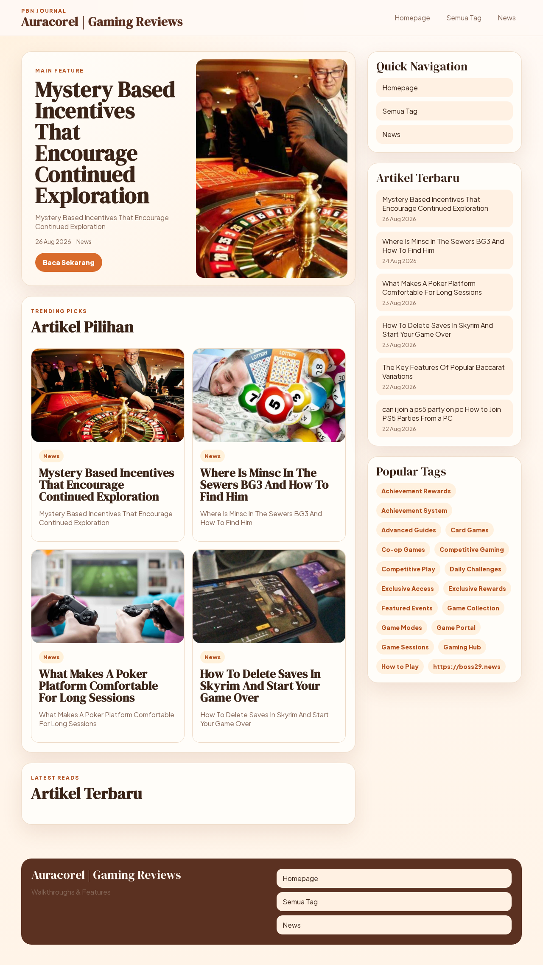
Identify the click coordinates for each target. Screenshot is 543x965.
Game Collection (473, 608)
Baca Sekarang (69, 262)
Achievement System (414, 510)
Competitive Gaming (471, 549)
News (507, 17)
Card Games (470, 530)
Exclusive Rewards (477, 588)
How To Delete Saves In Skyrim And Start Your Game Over (260, 685)
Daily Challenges (475, 569)
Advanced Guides (408, 530)
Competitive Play (408, 569)
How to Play (400, 666)
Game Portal (456, 627)
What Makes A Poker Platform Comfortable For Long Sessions (98, 685)
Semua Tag (463, 17)
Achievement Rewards (416, 491)
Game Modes (401, 627)
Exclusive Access (407, 588)
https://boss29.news (467, 666)
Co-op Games (403, 549)
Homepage (412, 17)
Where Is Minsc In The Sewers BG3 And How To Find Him (264, 484)
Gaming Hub (462, 647)
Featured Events (407, 608)
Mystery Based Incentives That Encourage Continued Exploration (106, 484)
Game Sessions (405, 647)
